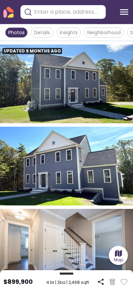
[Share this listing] (101, 281)
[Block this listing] (112, 282)
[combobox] (68, 12)
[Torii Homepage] (8, 12)
